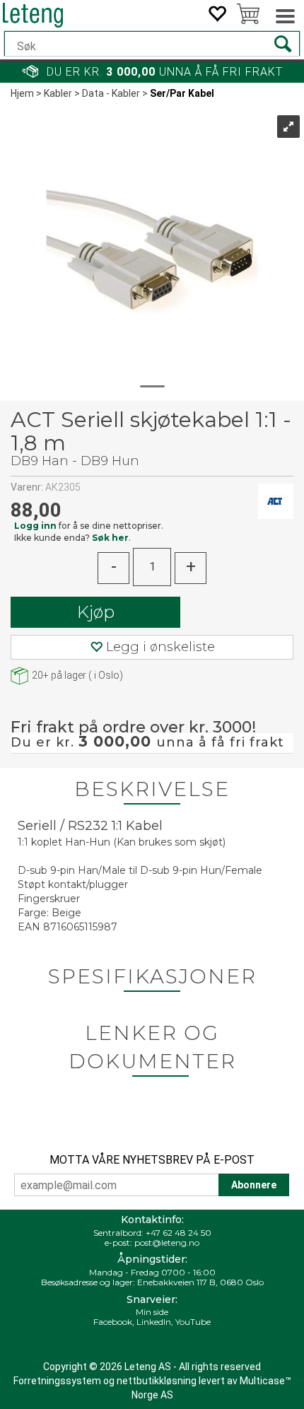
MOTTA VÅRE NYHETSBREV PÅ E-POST (152, 1160)
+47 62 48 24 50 (178, 1232)
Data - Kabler (111, 93)
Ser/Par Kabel (182, 93)
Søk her (110, 537)
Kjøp (96, 612)
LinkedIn (153, 1321)
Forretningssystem (57, 1380)
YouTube (193, 1321)
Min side (152, 1311)
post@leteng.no (166, 1242)
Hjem (22, 93)
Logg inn (35, 525)
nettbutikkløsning (157, 1380)
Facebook (112, 1321)
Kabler (58, 93)
